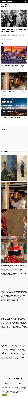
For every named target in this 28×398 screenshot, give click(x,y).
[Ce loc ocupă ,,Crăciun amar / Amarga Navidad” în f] (14, 222)
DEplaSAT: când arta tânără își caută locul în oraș (13, 92)
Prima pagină (8, 383)
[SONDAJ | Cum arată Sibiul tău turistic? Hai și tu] (14, 276)
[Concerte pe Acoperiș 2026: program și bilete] (14, 107)
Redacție (21, 383)
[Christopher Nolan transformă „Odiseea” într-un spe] (14, 304)
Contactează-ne (10, 385)
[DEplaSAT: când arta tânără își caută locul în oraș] (14, 81)
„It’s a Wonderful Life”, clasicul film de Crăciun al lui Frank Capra (14, 30)
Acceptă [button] (4, 395)
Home (2, 4)
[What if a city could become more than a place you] (14, 249)
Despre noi (15, 383)
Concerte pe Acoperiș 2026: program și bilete (13, 117)
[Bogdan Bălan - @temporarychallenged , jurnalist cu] (14, 331)
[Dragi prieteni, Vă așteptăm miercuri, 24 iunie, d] (14, 358)
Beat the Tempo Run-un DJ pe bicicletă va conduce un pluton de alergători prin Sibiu (13, 66)
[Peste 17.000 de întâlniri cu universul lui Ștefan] (14, 168)
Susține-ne (18, 385)
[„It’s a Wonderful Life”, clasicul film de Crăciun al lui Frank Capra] (14, 18)
